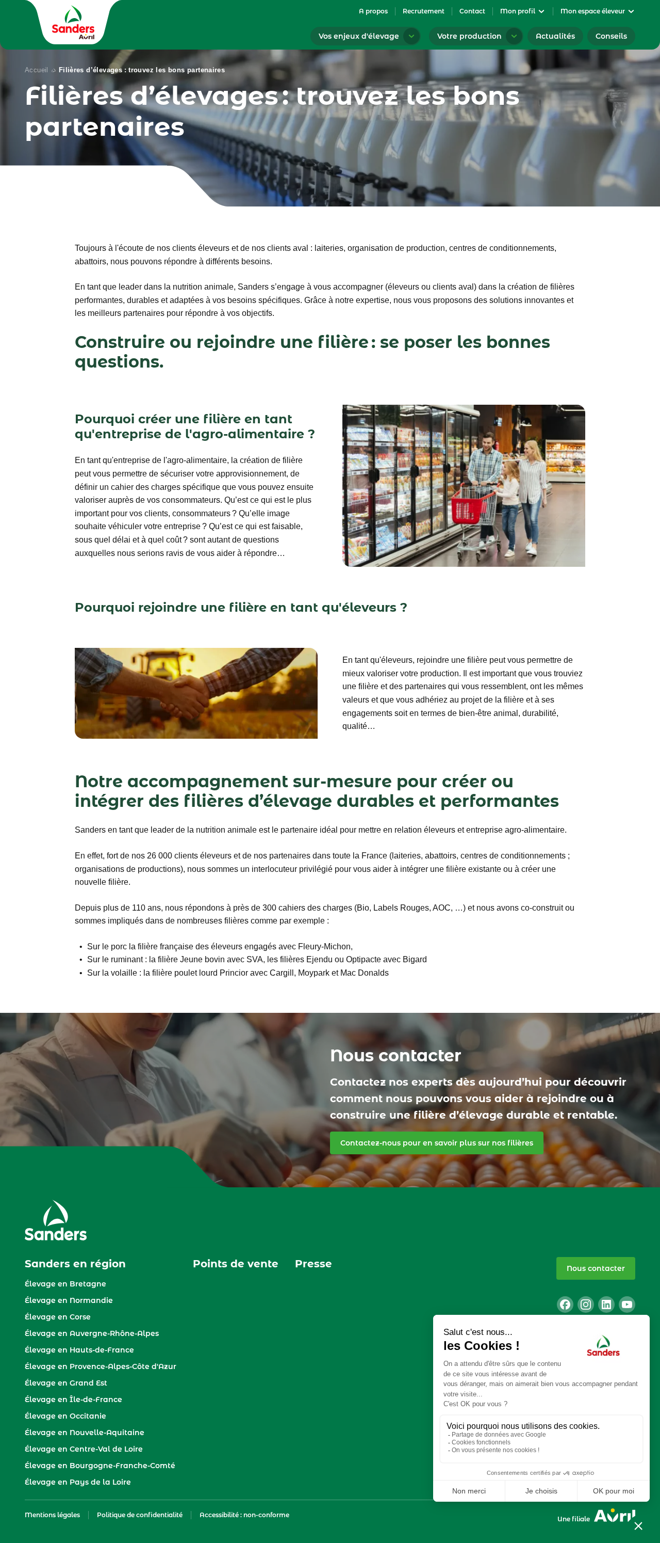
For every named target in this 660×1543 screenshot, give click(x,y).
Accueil (36, 70)
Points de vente (235, 1264)
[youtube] (627, 1304)
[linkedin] (606, 1304)
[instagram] (586, 1304)
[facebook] (565, 1304)
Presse (313, 1264)
